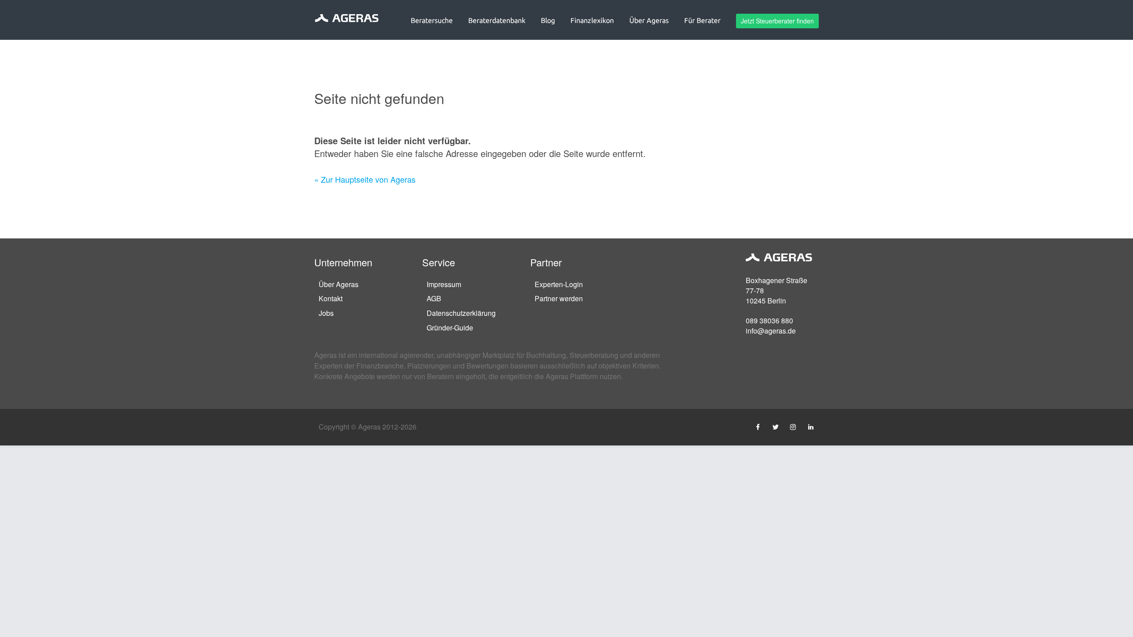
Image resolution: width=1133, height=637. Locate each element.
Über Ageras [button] (649, 20)
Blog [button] (548, 20)
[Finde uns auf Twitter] (775, 427)
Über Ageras (338, 284)
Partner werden (559, 298)
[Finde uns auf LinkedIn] (810, 427)
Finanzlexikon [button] (592, 20)
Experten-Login (559, 284)
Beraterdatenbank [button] (496, 20)
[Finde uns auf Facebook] (757, 427)
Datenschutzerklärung (461, 313)
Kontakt (331, 298)
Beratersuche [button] (432, 20)
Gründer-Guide (450, 327)
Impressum (444, 284)
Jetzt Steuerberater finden (777, 20)
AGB (434, 298)
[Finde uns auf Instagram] (793, 427)
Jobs (326, 313)
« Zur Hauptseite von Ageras (365, 179)
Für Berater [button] (702, 20)
